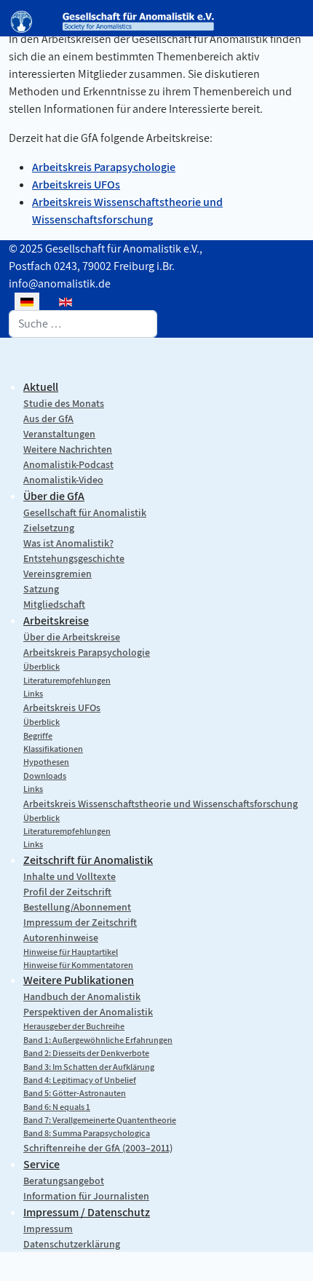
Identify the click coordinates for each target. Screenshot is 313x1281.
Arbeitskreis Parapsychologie (103, 167)
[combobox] (83, 324)
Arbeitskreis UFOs (76, 184)
